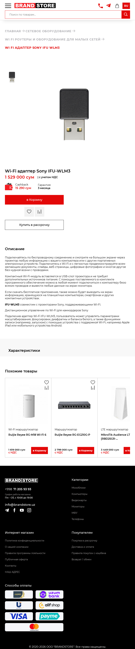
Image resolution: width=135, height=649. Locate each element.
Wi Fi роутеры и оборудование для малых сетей (53, 39)
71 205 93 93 (22, 489)
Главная (13, 31)
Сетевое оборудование (48, 31)
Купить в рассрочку (34, 225)
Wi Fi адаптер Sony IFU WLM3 (32, 48)
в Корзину (34, 200)
